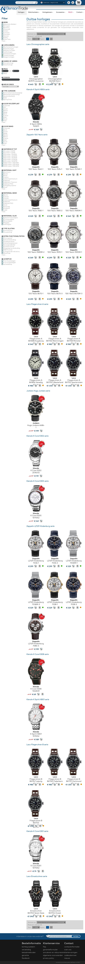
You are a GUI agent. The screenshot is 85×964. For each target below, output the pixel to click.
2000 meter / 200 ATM (11, 164)
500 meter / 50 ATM (10, 159)
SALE (70, 12)
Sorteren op (32, 34)
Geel (5, 117)
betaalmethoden (29, 952)
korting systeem (28, 947)
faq (44, 947)
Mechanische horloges (10, 47)
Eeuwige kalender (9, 245)
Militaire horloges (9, 50)
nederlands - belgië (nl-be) (50, 2)
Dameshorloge (8, 63)
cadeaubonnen (70, 955)
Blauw (5, 110)
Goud (5, 119)
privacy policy (48, 958)
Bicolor (5, 135)
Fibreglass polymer (9, 185)
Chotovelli (6, 29)
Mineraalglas (7, 221)
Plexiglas (6, 223)
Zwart (5, 109)
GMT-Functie (7, 250)
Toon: (29, 39)
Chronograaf (7, 238)
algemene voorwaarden (53, 955)
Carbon (6, 177)
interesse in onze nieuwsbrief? (30, 936)
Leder (5, 210)
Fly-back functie (8, 246)
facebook (26, 958)
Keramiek (6, 206)
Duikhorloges (7, 52)
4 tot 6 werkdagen (9, 262)
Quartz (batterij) (9, 96)
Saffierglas (7, 224)
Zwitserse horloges (9, 53)
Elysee (5, 37)
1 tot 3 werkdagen (9, 261)
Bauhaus (6, 27)
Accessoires (60, 12)
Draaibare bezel (8, 241)
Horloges (21, 12)
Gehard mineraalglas (10, 217)
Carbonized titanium (10, 179)
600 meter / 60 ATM (10, 161)
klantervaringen (70, 952)
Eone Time (6, 39)
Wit (4, 107)
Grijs (4, 120)
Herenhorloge (8, 65)
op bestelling (7, 264)
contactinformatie (71, 947)
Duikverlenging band (10, 243)
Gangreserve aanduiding (11, 248)
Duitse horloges (8, 55)
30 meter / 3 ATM (9, 151)
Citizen (5, 31)
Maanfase (6, 253)
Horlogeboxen (47, 12)
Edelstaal (6, 180)
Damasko (6, 34)
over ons (67, 949)
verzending (26, 949)
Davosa (6, 36)
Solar (5, 98)
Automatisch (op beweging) (12, 93)
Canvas (6, 196)
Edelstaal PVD (8, 184)
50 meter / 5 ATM (9, 153)
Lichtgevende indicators (11, 251)
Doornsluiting (7, 230)
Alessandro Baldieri (9, 24)
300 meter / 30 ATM (10, 158)
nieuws (67, 958)
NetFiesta (72, 962)
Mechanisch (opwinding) (11, 94)
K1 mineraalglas (8, 219)
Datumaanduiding (9, 240)
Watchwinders (33, 12)
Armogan (6, 26)
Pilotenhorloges (8, 48)
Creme (5, 115)
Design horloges (8, 57)
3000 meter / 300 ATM (11, 166)
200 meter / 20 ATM (10, 156)
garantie (25, 955)
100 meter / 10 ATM (10, 154)
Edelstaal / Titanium (10, 182)
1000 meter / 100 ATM (11, 163)
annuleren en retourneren (53, 952)
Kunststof (6, 208)
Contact (79, 12)
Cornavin (6, 32)
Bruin (5, 114)
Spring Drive (7, 99)
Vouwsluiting (7, 232)
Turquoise (6, 105)
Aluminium (7, 172)
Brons (5, 175)
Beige (5, 112)
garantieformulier (50, 949)
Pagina (42, 39)
